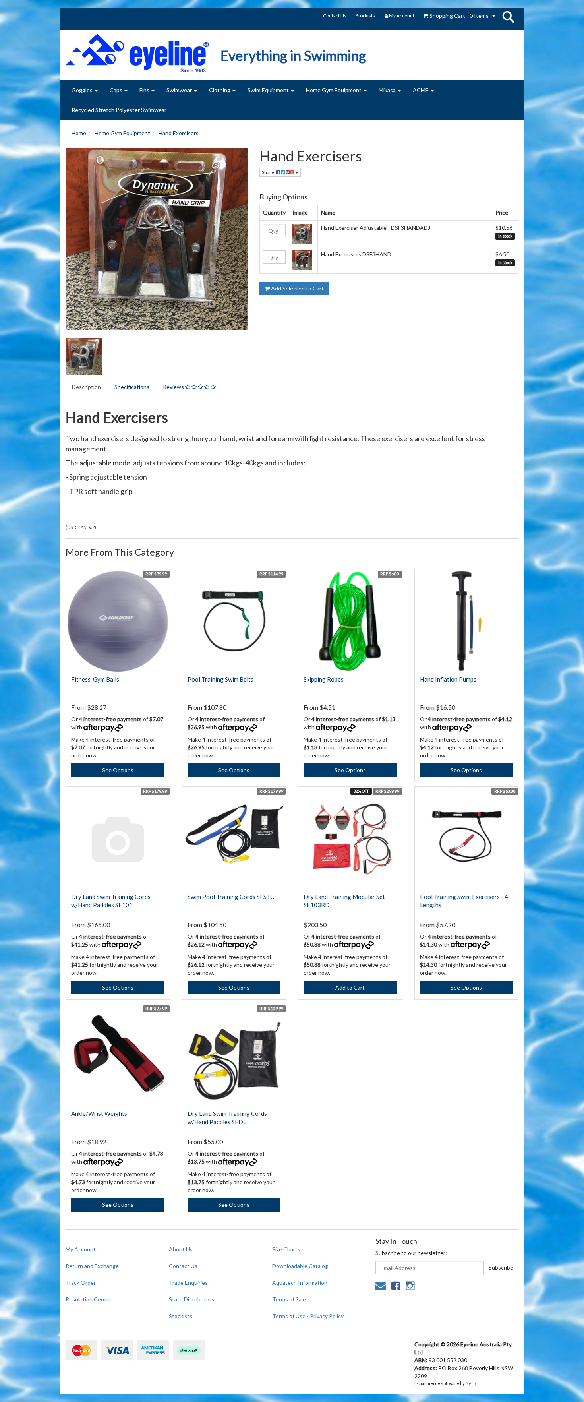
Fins (145, 90)
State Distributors (191, 1299)
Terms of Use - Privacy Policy (308, 1316)
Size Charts (286, 1249)
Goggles (83, 90)
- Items (459, 15)
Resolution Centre (89, 1299)
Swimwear (179, 90)
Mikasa (388, 90)
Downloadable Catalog (300, 1266)
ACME (421, 90)
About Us (181, 1249)
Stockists (365, 16)
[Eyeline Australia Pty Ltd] (137, 50)
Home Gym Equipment (334, 90)
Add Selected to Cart (297, 288)
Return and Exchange (92, 1266)
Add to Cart (350, 987)
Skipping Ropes (324, 679)
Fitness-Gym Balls (95, 679)
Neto (471, 1383)
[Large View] (84, 356)
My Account (81, 1249)
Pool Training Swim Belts (220, 679)
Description (86, 386)
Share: (269, 172)
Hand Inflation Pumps (448, 679)
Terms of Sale (289, 1299)
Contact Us (334, 16)
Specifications (131, 386)
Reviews (174, 386)
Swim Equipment (269, 90)
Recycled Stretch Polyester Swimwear (119, 110)
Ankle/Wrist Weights (99, 1113)
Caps (117, 90)
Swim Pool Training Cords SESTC (231, 896)
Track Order (81, 1282)
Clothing (220, 90)
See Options (117, 770)
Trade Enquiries (188, 1282)
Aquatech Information (299, 1282)
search (508, 16)
